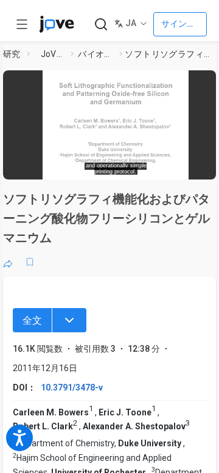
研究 (12, 54)
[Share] (8, 262)
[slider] (70, 166)
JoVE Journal (53, 54)
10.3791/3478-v (72, 387)
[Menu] (69, 320)
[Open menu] (22, 24)
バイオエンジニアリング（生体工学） (96, 54)
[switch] (131, 167)
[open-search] (100, 24)
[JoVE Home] (56, 24)
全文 (32, 320)
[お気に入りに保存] (30, 262)
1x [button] (185, 166)
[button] (115, 121)
